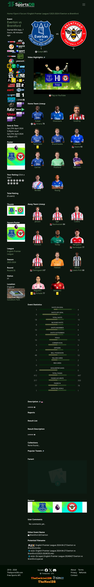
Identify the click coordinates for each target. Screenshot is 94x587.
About (73, 570)
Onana (39, 123)
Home (9, 13)
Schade (39, 293)
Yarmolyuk (77, 247)
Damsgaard (38, 270)
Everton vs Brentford (69, 13)
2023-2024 (54, 13)
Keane (77, 146)
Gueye (40, 51)
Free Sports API (13, 575)
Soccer (23, 13)
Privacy (74, 572)
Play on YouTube (58, 95)
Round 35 (11, 270)
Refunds (82, 572)
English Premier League (38, 13)
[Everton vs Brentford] (57, 76)
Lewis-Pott (77, 270)
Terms (81, 570)
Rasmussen (57, 224)
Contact (74, 575)
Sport (16, 13)
